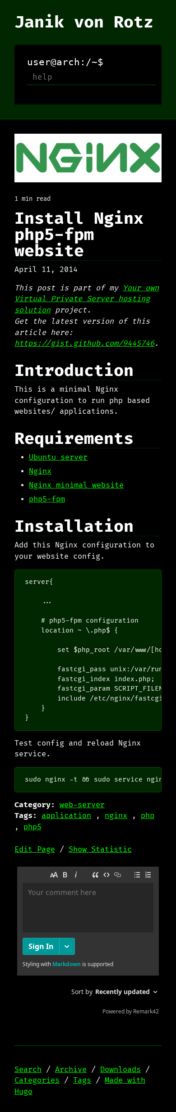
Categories (37, 1080)
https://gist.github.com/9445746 (84, 343)
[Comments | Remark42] (88, 942)
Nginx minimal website (76, 485)
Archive (71, 1069)
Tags (82, 1080)
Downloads (120, 1069)
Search (28, 1069)
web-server (82, 804)
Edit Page (34, 849)
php (147, 815)
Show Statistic (100, 849)
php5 (32, 827)
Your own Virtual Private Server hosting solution (86, 299)
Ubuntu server (58, 457)
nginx (116, 815)
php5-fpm (47, 499)
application (66, 815)
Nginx (40, 471)
